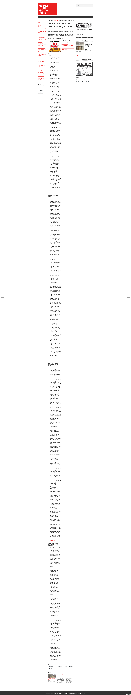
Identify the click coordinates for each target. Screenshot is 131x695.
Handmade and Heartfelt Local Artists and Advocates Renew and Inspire (88, 46)
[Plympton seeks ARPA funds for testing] (70, 678)
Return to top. (52, 192)
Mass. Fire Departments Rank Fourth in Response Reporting (42, 36)
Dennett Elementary (65, 42)
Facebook (78, 37)
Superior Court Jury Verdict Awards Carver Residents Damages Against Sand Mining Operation (42, 64)
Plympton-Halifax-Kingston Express (44, 9)
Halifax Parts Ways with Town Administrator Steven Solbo (42, 79)
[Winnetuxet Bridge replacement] (61, 678)
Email (82, 37)
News (54, 684)
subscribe (86, 37)
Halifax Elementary (65, 44)
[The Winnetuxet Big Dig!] (52, 676)
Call (90, 37)
